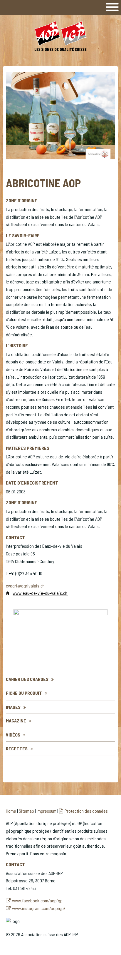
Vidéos (13, 734)
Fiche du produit (24, 693)
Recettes (17, 748)
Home (11, 811)
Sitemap (26, 811)
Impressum (46, 811)
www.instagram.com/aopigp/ (38, 908)
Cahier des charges (27, 679)
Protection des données (86, 811)
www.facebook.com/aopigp (37, 900)
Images (13, 707)
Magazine (16, 720)
